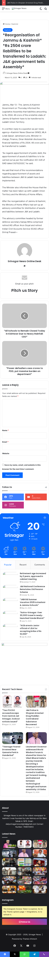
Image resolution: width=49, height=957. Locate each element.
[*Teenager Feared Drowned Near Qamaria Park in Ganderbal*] (12, 738)
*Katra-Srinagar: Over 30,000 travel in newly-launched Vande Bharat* (32, 615)
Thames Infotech (30, 939)
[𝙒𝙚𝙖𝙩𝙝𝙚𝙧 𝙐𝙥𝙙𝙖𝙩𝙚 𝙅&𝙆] (24, 862)
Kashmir (15, 24)
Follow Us (25, 922)
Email (5, 442)
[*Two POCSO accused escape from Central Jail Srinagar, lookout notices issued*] (12, 702)
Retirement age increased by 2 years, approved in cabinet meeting (33, 576)
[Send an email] (28, 73)
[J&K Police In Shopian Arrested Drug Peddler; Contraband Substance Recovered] (36, 702)
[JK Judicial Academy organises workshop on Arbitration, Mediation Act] (9, 889)
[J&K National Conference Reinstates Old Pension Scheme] (10, 590)
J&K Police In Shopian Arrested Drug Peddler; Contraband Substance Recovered (34, 717)
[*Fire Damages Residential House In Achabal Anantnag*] (24, 889)
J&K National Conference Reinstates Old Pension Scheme (32, 589)
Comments (39, 564)
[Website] (24, 266)
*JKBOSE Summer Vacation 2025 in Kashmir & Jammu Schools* (32, 602)
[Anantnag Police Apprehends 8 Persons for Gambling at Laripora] (24, 871)
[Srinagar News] (19, 8)
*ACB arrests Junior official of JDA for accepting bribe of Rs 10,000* (30, 629)
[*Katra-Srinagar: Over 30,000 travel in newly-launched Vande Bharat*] (10, 616)
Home (7, 24)
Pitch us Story (24, 290)
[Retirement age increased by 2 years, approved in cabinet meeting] (10, 577)
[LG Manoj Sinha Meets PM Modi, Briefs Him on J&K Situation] (40, 889)
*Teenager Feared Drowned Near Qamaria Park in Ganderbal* (11, 751)
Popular (8, 564)
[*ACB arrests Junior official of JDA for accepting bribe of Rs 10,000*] (10, 629)
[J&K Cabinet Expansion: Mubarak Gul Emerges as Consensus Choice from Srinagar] (9, 871)
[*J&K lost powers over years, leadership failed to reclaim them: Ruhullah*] (40, 862)
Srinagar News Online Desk (16, 73)
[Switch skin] (40, 10)
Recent (23, 564)
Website (5, 453)
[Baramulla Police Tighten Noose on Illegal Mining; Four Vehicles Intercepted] (9, 862)
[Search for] (45, 10)
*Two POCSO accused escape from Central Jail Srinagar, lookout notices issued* (11, 716)
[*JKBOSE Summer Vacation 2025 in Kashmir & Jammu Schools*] (10, 603)
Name (5, 430)
